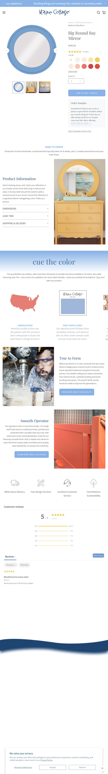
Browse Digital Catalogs (67, 675)
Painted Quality (9, 704)
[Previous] (3, 3)
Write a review (98, 556)
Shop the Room (63, 671)
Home (70, 22)
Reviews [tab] (10, 556)
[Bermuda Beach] (70, 66)
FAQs (5, 675)
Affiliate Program (64, 717)
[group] (54, 3)
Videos (6, 722)
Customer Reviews (11, 667)
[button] (98, 12)
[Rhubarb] (90, 66)
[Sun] (90, 59)
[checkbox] (24, 565)
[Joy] (97, 59)
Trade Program (63, 709)
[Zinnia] (84, 66)
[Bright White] (77, 59)
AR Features (8, 713)
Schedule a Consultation (67, 667)
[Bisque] (84, 59)
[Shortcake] (77, 66)
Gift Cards (61, 688)
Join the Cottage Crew (66, 680)
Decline (82, 767)
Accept (53, 767)
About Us (7, 662)
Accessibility (8, 730)
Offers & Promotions (12, 671)
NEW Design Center (65, 662)
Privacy (6, 726)
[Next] (105, 3)
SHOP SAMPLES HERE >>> (81, 123)
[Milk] (70, 59)
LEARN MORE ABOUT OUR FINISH (31, 454)
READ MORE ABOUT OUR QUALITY (76, 392)
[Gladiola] (97, 66)
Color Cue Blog (9, 717)
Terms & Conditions (11, 684)
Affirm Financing (64, 684)
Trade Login (62, 704)
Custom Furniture (64, 713)
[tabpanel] (54, 579)
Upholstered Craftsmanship (15, 709)
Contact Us (7, 688)
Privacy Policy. (46, 760)
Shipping (7, 680)
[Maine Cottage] (54, 12)
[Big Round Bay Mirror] (18, 87)
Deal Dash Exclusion (83, 22)
